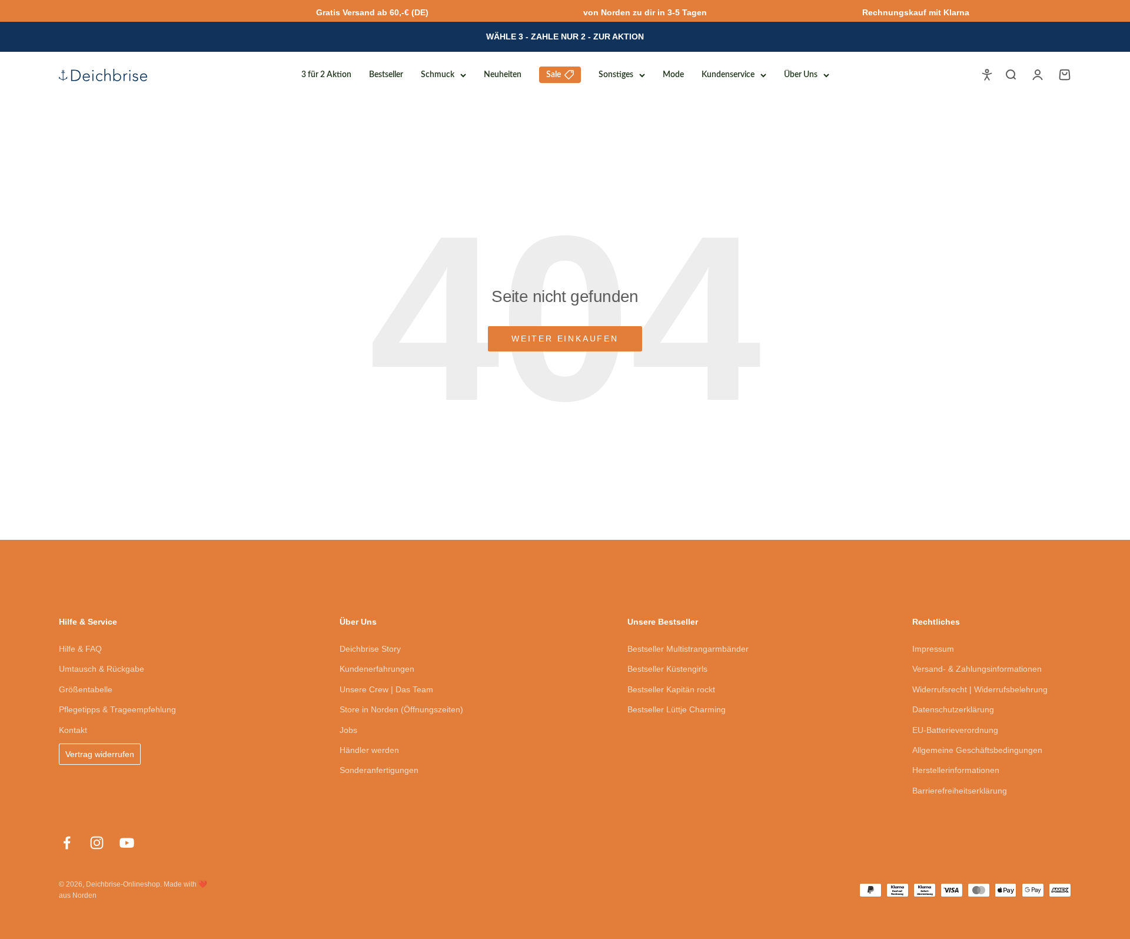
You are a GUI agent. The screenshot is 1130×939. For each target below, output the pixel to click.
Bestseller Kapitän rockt (671, 689)
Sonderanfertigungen (379, 770)
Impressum (933, 648)
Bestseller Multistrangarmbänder (688, 648)
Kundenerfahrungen (377, 668)
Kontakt (73, 730)
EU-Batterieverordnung (955, 730)
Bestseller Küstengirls (667, 668)
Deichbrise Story (370, 648)
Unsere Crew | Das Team (386, 689)
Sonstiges (616, 75)
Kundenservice (728, 75)
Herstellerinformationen (955, 770)
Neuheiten (502, 75)
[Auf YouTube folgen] (127, 843)
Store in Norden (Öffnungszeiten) (401, 709)
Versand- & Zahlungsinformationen (977, 668)
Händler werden (369, 750)
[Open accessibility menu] (987, 75)
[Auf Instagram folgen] (97, 843)
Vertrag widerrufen (99, 754)
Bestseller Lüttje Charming (676, 709)
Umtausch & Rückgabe (101, 668)
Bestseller (386, 75)
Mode (673, 75)
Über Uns (800, 75)
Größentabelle (85, 689)
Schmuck (437, 75)
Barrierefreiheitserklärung (959, 790)
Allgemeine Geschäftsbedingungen (977, 750)
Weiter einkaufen (565, 338)
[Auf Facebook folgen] (67, 843)
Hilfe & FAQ (80, 648)
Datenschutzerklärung (953, 709)
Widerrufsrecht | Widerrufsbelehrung (980, 689)
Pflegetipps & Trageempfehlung (117, 709)
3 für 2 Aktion (326, 75)
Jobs (348, 730)
